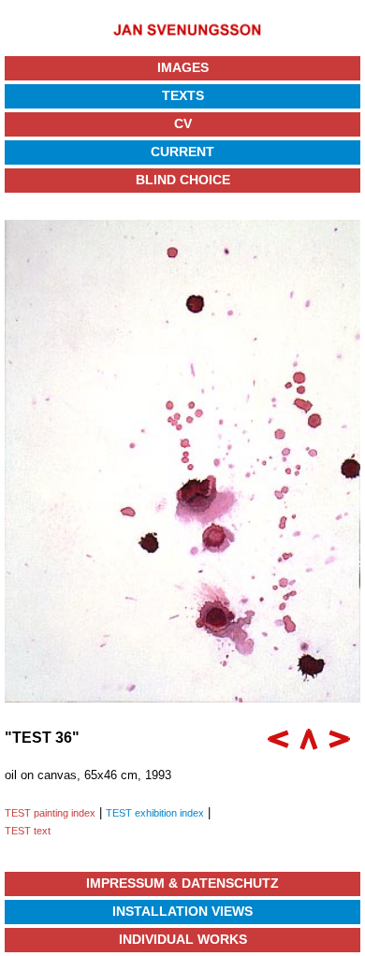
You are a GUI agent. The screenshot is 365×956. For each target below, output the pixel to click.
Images (183, 67)
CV (183, 123)
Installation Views (182, 911)
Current (182, 151)
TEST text (28, 830)
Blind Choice (183, 179)
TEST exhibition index (155, 812)
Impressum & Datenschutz (182, 883)
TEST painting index (50, 812)
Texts (183, 95)
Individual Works (183, 939)
